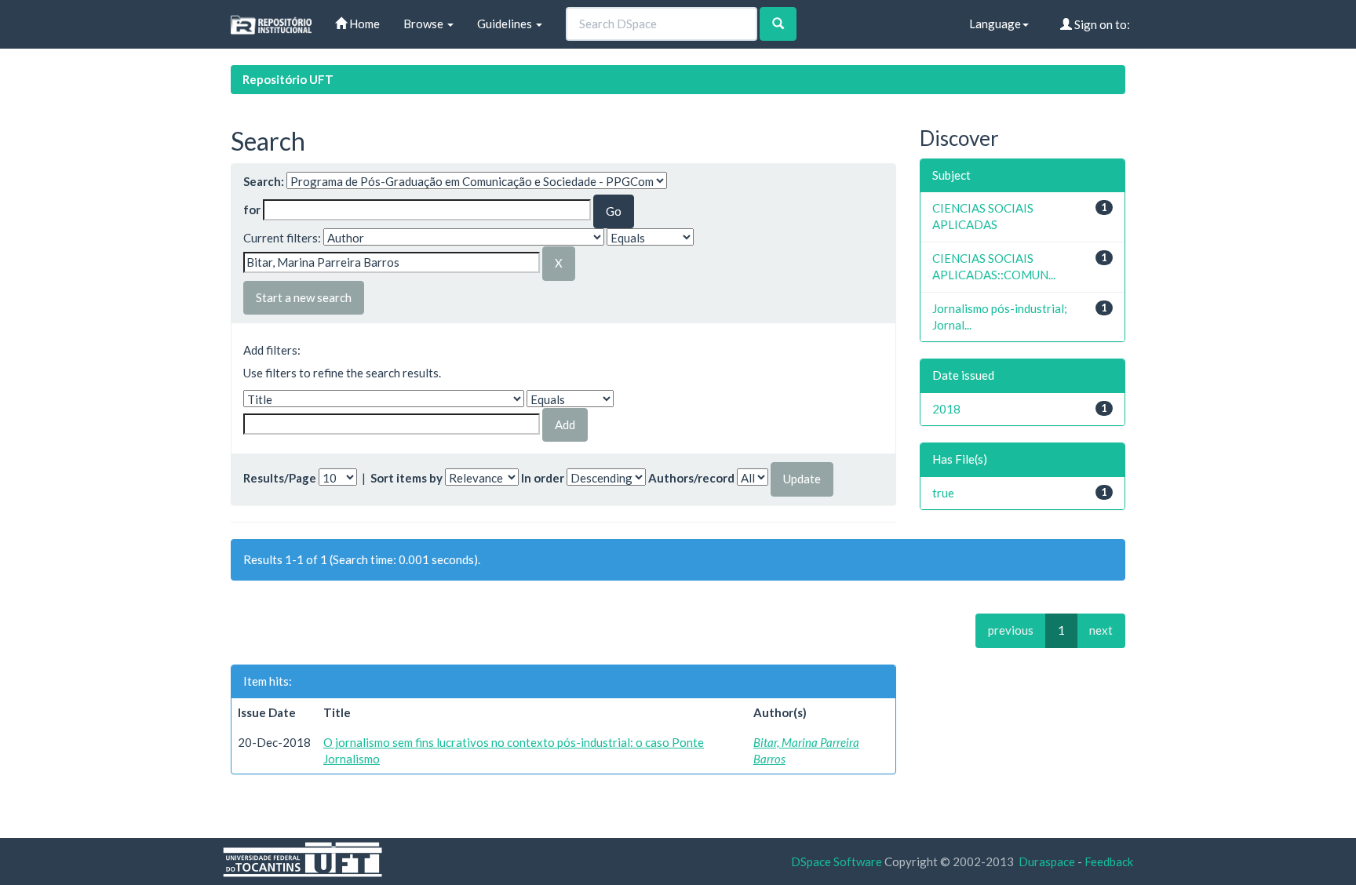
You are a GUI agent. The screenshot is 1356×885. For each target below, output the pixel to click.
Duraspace (1047, 861)
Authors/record (691, 478)
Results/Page (279, 478)
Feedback (1108, 861)
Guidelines (505, 23)
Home (363, 23)
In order (542, 478)
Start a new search (304, 297)
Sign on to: (1101, 24)
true (943, 493)
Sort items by (406, 478)
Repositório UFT (288, 79)
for (252, 209)
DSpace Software (836, 861)
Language (995, 23)
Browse (424, 23)
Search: (263, 181)
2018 (946, 409)
